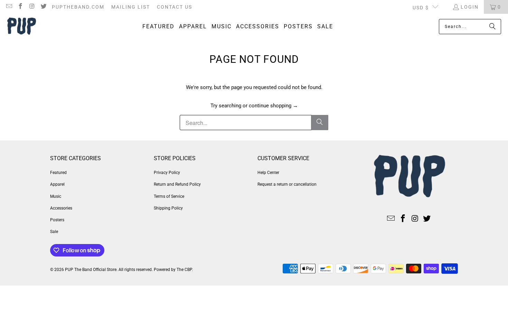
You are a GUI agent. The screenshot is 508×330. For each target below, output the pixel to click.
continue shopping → (273, 106)
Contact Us (174, 7)
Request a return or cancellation (287, 184)
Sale (54, 231)
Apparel (57, 184)
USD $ (421, 7)
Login (470, 7)
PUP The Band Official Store (90, 269)
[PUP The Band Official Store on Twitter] (43, 7)
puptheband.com (78, 7)
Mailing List (130, 7)
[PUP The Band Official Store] (21, 26)
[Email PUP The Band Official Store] (8, 7)
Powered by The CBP (173, 269)
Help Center (268, 172)
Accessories (61, 208)
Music (55, 196)
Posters (57, 219)
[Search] (492, 26)
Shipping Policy (168, 208)
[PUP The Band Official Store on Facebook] (20, 7)
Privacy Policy (167, 172)
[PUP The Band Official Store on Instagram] (31, 7)
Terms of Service (169, 196)
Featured (58, 172)
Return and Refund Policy (177, 184)
